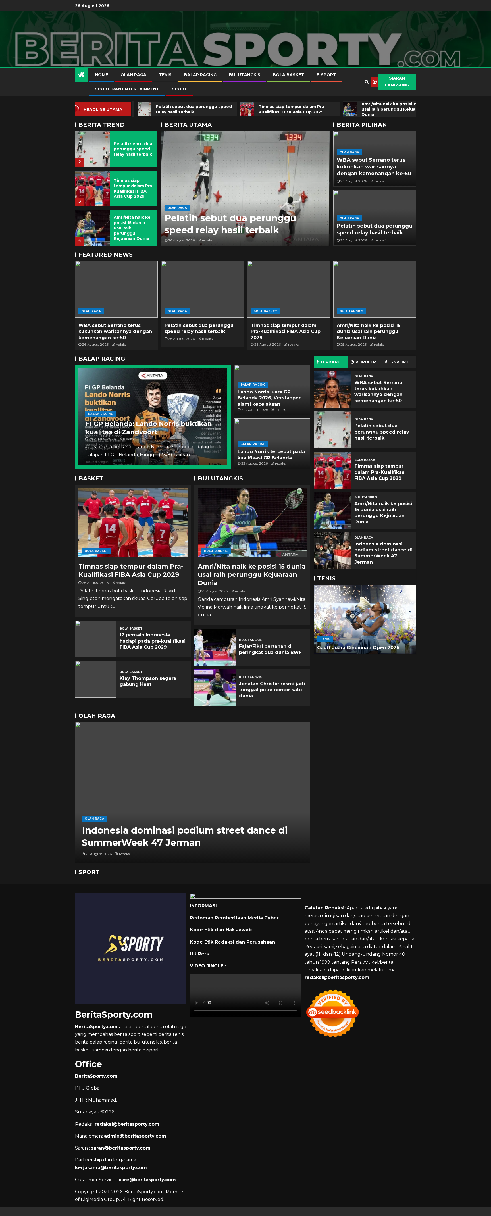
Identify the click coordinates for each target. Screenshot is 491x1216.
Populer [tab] (365, 362)
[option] (116, 147)
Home (101, 74)
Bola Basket (288, 74)
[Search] (367, 81)
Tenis (165, 74)
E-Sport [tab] (399, 362)
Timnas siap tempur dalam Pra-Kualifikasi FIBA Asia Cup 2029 (134, 188)
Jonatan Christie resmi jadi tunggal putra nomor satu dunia (272, 690)
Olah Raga (133, 74)
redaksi (207, 240)
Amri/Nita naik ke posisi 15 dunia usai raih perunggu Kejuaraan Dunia (368, 331)
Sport (179, 88)
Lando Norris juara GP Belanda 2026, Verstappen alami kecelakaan (270, 398)
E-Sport (326, 74)
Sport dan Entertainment (127, 88)
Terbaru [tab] (330, 362)
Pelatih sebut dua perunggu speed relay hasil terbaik (133, 149)
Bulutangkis (244, 74)
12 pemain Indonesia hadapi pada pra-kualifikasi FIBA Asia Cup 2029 (153, 641)
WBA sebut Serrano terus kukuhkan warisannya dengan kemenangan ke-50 (374, 167)
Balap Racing (200, 74)
